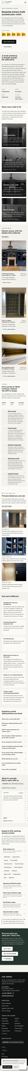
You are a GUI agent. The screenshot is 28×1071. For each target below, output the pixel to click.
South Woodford (19, 1026)
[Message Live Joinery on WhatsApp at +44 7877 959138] (13, 993)
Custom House (19, 864)
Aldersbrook (16, 874)
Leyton (6, 860)
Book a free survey (9, 42)
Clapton (17, 1018)
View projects (8, 46)
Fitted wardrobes (6, 1003)
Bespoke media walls (7, 1008)
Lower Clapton (18, 867)
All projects (5, 236)
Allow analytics (7, 1067)
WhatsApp (8, 958)
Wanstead (7, 857)
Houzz (4, 1050)
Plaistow (14, 871)
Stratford (6, 871)
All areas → (5, 1033)
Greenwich (17, 1023)
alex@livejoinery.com (8, 995)
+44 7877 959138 (7, 993)
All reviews (5, 1056)
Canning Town (8, 864)
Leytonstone (16, 857)
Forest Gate (13, 860)
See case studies (7, 506)
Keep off (16, 1067)
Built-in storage (6, 1011)
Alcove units (5, 1006)
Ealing (3, 1026)
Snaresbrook (7, 867)
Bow (5, 877)
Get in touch (7, 949)
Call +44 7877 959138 (10, 954)
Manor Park (7, 874)
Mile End (11, 877)
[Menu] (25, 2)
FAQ (3, 1054)
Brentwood (5, 1028)
